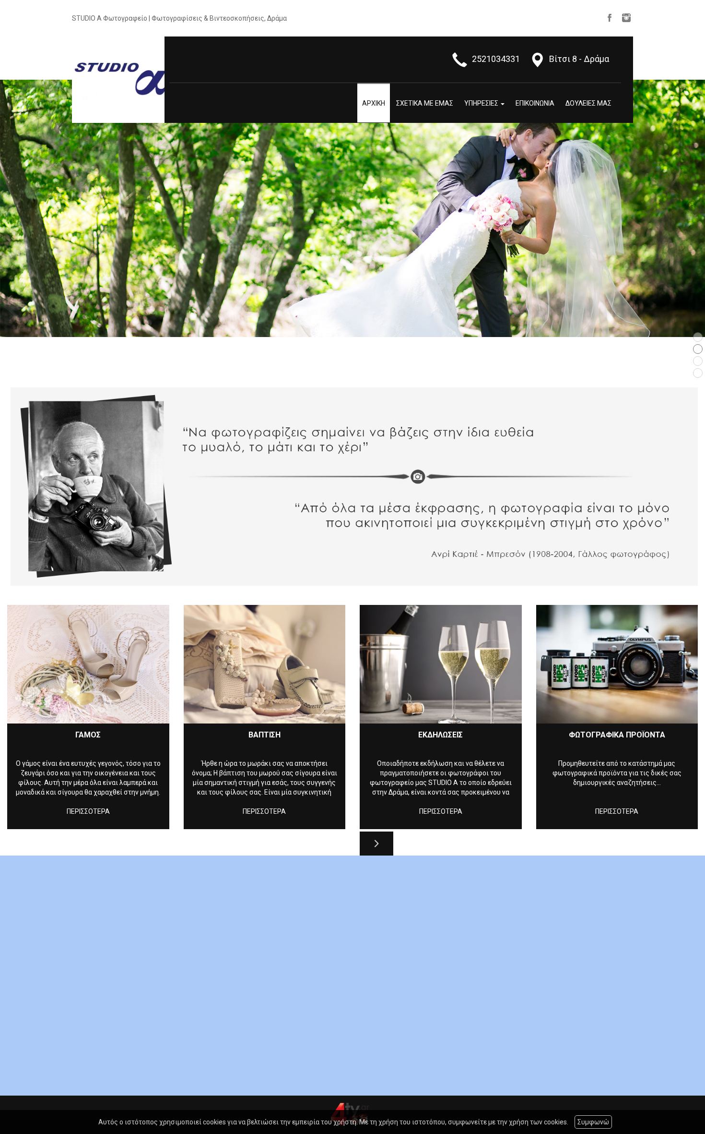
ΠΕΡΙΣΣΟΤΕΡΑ (88, 811)
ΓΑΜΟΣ (88, 734)
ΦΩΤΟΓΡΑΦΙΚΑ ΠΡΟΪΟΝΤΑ (617, 734)
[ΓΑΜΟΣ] (88, 664)
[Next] (376, 844)
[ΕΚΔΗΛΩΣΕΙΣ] (441, 664)
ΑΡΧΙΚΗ (373, 103)
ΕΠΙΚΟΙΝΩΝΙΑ (535, 103)
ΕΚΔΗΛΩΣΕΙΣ (440, 734)
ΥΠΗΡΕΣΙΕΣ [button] (482, 103)
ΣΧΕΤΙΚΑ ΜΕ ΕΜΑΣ (424, 103)
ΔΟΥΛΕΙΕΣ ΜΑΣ (588, 103)
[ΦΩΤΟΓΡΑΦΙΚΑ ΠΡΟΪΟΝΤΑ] (617, 664)
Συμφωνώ (593, 1122)
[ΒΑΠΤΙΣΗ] (265, 664)
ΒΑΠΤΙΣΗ (264, 734)
